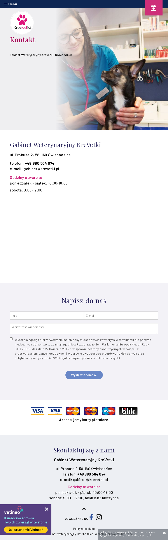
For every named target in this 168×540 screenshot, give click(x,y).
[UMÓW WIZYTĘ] (154, 7)
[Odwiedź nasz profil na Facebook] (91, 518)
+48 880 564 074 (39, 163)
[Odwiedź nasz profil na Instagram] (98, 518)
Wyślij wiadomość (84, 375)
